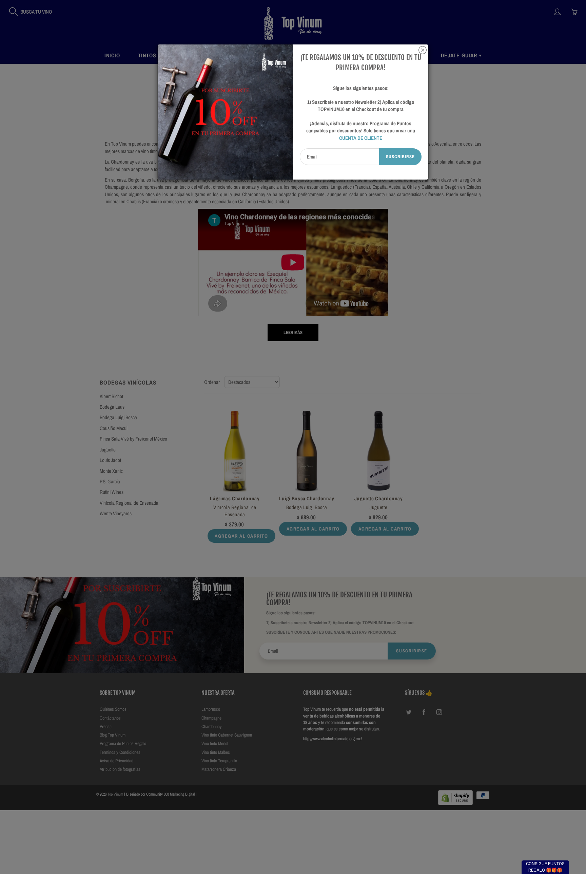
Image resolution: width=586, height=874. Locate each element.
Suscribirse (400, 157)
